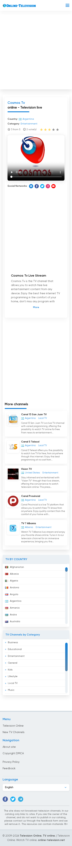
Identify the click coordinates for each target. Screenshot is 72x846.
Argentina (15, 601)
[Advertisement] (36, 51)
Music (11, 690)
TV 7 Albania (28, 523)
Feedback (9, 768)
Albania (14, 574)
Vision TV (26, 469)
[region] (36, 595)
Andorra (14, 587)
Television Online (13, 725)
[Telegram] (20, 799)
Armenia (15, 608)
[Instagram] (48, 186)
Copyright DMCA (13, 753)
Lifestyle (12, 676)
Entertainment (16, 656)
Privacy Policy (11, 762)
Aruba (13, 614)
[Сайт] (31, 186)
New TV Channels (13, 732)
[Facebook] (37, 186)
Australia (15, 621)
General (12, 663)
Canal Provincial (30, 496)
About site (9, 747)
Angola (14, 594)
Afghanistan (17, 567)
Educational (15, 649)
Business (13, 642)
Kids (10, 670)
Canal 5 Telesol (30, 442)
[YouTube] (53, 186)
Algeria (14, 581)
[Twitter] (42, 186)
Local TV (13, 683)
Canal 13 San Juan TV (34, 414)
